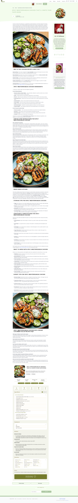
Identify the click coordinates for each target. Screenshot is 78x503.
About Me (58, 1)
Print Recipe (28, 374)
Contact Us (63, 1)
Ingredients (16, 389)
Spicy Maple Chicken (20, 84)
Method (32, 389)
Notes (45, 389)
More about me (59, 48)
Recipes (54, 1)
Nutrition (39, 389)
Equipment (24, 389)
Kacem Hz (66, 500)
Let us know (27, 477)
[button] (45, 394)
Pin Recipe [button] (33, 374)
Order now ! (45, 4)
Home (50, 1)
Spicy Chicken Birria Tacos (24, 247)
